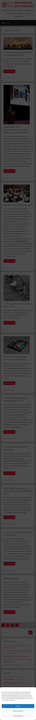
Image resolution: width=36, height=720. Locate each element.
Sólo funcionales (18, 711)
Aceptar (18, 706)
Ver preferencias (18, 716)
